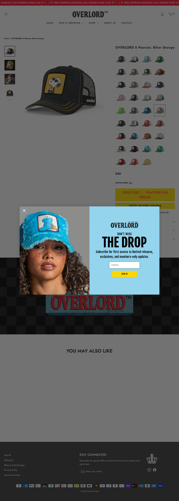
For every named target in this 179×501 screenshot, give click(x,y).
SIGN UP (124, 274)
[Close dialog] (24, 210)
